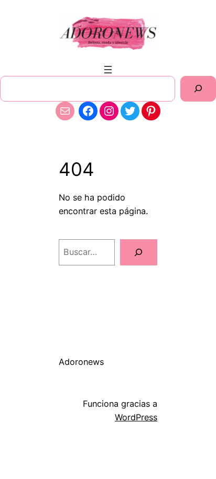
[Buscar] (198, 89)
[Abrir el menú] (108, 69)
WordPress (136, 417)
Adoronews (81, 362)
